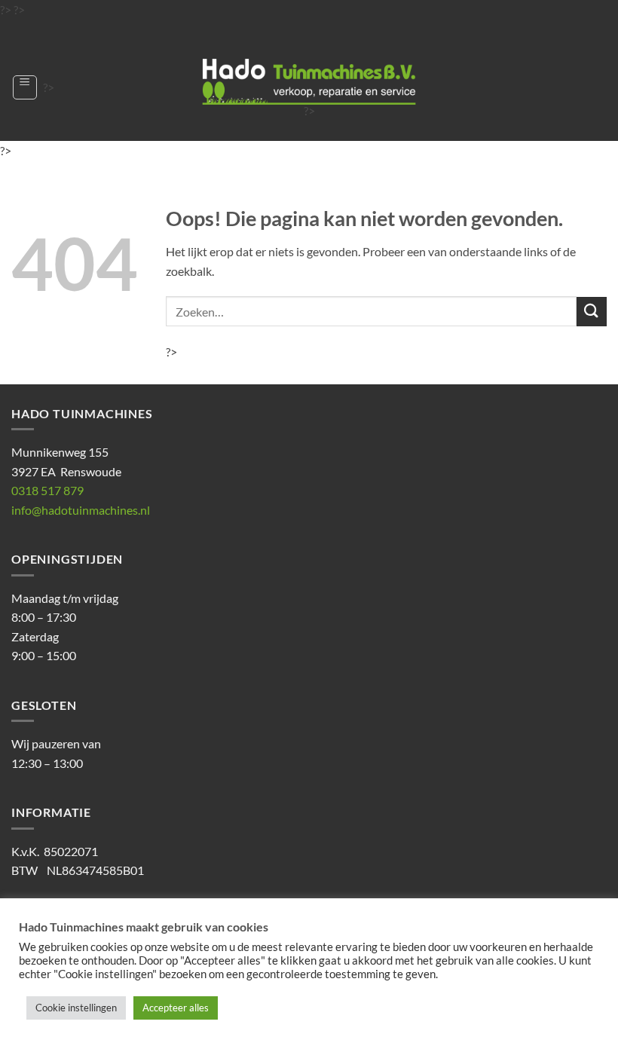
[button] (25, 87)
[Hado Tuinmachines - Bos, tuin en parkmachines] (309, 82)
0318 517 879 (47, 490)
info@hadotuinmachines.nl (80, 510)
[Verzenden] (592, 311)
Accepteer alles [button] (175, 1008)
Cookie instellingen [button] (76, 1008)
